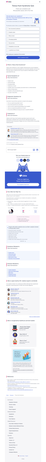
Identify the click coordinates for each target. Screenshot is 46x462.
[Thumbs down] (37, 150)
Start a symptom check (23, 57)
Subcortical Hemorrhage (14, 271)
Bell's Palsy (11, 272)
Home (7, 395)
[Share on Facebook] (28, 160)
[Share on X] (24, 160)
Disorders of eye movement (14, 258)
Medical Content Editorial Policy (17, 144)
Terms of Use (33, 25)
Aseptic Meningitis (12, 275)
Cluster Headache (12, 269)
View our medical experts (34, 316)
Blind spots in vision (13, 257)
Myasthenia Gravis (12, 274)
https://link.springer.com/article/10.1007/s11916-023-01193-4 (19, 385)
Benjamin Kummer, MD (15, 128)
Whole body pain (12, 254)
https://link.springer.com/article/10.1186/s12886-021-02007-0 (19, 382)
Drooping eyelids (12, 255)
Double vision (11, 252)
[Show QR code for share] (21, 160)
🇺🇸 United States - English (23, 455)
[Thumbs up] (34, 150)
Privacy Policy (26, 25)
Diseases (11, 395)
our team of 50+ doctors (13, 139)
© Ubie (23, 459)
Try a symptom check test (23, 184)
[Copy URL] (18, 160)
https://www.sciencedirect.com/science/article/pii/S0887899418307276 (20, 389)
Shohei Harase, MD (14, 134)
